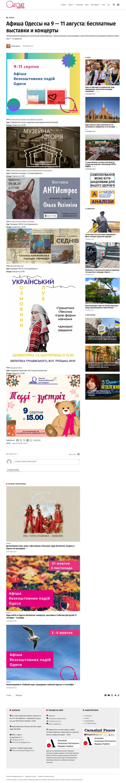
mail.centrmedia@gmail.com (21, 742)
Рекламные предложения (57, 718)
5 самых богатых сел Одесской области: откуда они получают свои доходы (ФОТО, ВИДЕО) (100, 164)
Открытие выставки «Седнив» (22, 221)
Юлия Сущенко (15, 46)
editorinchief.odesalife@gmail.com (23, 750)
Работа (87, 718)
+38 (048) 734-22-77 (18, 740)
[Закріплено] (118, 5)
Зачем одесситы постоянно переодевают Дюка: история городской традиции (100, 235)
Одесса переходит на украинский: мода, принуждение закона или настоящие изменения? (100, 89)
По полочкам (79, 4)
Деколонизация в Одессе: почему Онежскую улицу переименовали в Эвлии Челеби (101, 307)
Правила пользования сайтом (46, 776)
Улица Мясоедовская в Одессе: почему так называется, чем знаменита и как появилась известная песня (102, 365)
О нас (103, 4)
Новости (64, 4)
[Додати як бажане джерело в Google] (37, 440)
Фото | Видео (94, 4)
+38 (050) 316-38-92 (55, 721)
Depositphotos (89, 721)
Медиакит (52, 716)
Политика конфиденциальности (14, 776)
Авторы (19, 695)
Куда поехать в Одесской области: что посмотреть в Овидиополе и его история (100, 126)
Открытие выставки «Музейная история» (26, 119)
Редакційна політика (30, 776)
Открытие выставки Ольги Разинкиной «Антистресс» (31, 170)
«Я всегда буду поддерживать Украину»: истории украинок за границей (99, 393)
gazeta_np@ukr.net (55, 724)
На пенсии (88, 716)
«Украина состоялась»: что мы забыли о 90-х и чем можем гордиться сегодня (102, 338)
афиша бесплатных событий (19, 443)
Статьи (70, 4)
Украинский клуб (17, 266)
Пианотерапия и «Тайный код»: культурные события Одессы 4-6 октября (40, 684)
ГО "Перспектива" (91, 723)
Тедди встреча (16, 368)
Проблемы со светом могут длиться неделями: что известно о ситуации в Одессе (102, 271)
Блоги (86, 4)
